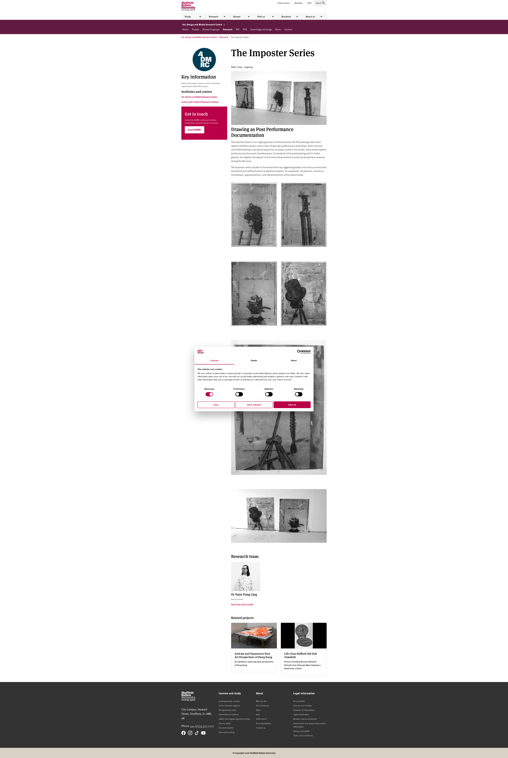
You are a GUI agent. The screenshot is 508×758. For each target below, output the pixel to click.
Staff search (261, 718)
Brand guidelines (263, 723)
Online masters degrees (229, 705)
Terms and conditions (303, 735)
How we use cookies (302, 705)
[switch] (239, 394)
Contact (288, 29)
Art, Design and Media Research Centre (202, 24)
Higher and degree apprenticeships (234, 718)
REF (237, 29)
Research (213, 16)
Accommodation (226, 727)
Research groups (211, 29)
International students (229, 714)
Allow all (292, 405)
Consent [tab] (214, 360)
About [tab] (294, 360)
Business (286, 16)
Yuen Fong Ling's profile (242, 604)
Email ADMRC (194, 129)
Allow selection (254, 405)
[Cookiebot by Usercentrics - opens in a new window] (299, 352)
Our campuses (262, 705)
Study (188, 16)
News (278, 29)
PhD (245, 29)
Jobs (258, 714)
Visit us (261, 16)
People (195, 29)
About (185, 29)
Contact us (261, 727)
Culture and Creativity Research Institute (200, 101)
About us (310, 16)
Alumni (236, 16)
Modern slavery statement (305, 718)
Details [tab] (254, 360)
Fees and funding (226, 732)
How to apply (224, 723)
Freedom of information (304, 709)
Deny (216, 405)
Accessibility (299, 701)
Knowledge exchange (261, 29)
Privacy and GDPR (301, 731)
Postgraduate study (227, 709)
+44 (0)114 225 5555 (202, 726)
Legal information (301, 714)
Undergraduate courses (229, 701)
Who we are (261, 701)
